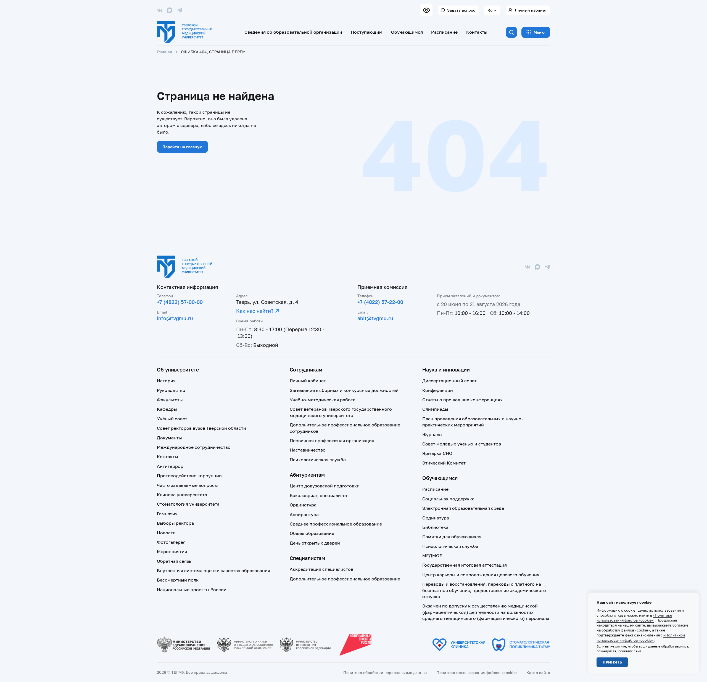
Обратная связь (174, 561)
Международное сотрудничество (194, 447)
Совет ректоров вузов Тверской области (201, 428)
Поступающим (366, 32)
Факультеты (170, 399)
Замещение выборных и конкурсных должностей (344, 390)
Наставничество (308, 450)
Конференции (437, 390)
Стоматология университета (188, 504)
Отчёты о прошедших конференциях (462, 399)
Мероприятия (172, 551)
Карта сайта (538, 672)
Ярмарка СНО (437, 453)
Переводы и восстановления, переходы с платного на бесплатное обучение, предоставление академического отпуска (484, 590)
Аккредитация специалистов (321, 569)
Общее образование (312, 533)
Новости (166, 532)
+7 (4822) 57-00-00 (180, 302)
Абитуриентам (307, 475)
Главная (164, 51)
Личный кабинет (531, 10)
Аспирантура (304, 514)
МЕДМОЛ (432, 555)
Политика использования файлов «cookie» (477, 672)
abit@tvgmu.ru (375, 318)
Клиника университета (182, 494)
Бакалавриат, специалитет (319, 495)
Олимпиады (435, 409)
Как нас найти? (254, 311)
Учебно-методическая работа (322, 399)
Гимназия (167, 513)
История (166, 380)
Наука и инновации (446, 370)
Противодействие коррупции (189, 475)
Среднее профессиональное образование (336, 524)
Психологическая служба (318, 459)
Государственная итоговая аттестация (464, 565)
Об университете (178, 370)
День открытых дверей (315, 543)
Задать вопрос (461, 10)
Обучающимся (407, 32)
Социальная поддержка (448, 498)
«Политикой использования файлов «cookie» (641, 637)
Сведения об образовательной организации (293, 32)
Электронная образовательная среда (463, 508)
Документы (169, 437)
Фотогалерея (171, 542)
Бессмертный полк (178, 580)
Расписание (444, 32)
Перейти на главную (182, 146)
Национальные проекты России (191, 589)
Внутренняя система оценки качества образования (213, 570)
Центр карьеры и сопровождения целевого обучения (480, 574)
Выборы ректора (175, 523)
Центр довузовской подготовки (325, 486)
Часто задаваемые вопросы (187, 485)
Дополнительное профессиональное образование (345, 579)
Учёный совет (172, 418)
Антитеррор (170, 466)
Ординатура (303, 505)
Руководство (171, 390)
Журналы (432, 434)
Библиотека (435, 527)
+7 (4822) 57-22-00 (380, 302)
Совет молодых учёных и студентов (461, 444)
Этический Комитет (444, 463)
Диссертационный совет (449, 380)
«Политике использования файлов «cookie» (634, 617)
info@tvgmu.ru (175, 318)
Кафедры (167, 409)
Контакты (476, 32)
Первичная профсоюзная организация (332, 440)
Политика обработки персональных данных (385, 672)
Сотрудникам (306, 370)
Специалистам (307, 558)
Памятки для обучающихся (451, 536)
